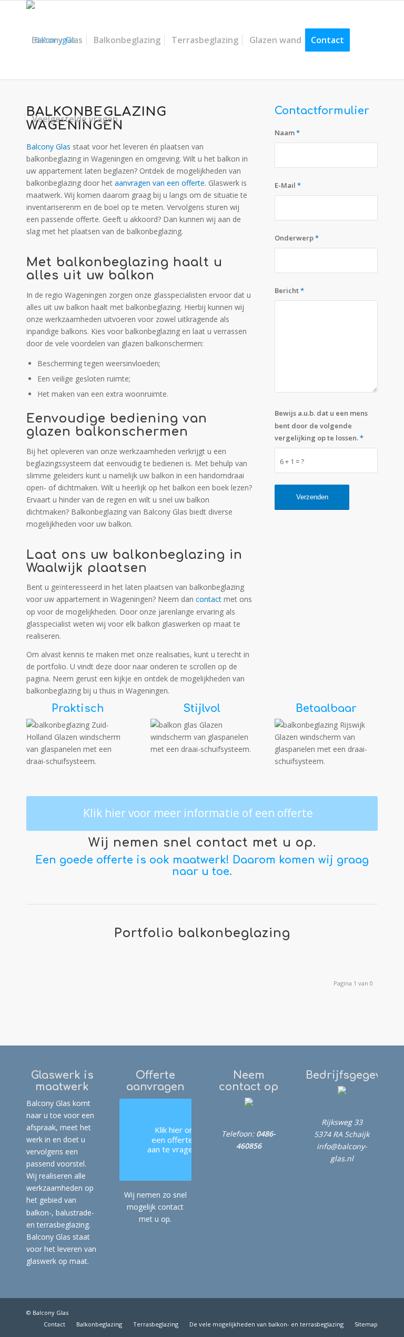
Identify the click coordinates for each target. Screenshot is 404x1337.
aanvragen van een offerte (160, 183)
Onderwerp (297, 238)
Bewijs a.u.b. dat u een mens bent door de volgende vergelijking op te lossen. (321, 425)
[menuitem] (57, 40)
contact (210, 599)
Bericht (289, 290)
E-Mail (288, 185)
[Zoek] (131, 118)
